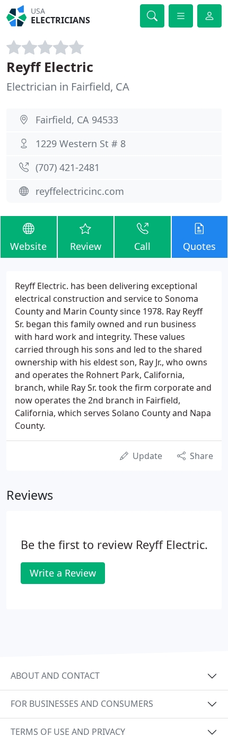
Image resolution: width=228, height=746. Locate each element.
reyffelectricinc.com (80, 191)
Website (28, 246)
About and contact (55, 675)
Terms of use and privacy (68, 732)
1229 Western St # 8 (81, 143)
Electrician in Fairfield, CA (67, 86)
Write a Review (63, 573)
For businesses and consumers (82, 703)
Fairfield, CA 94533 (77, 119)
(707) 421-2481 (68, 167)
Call (142, 246)
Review (85, 246)
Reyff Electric (49, 67)
